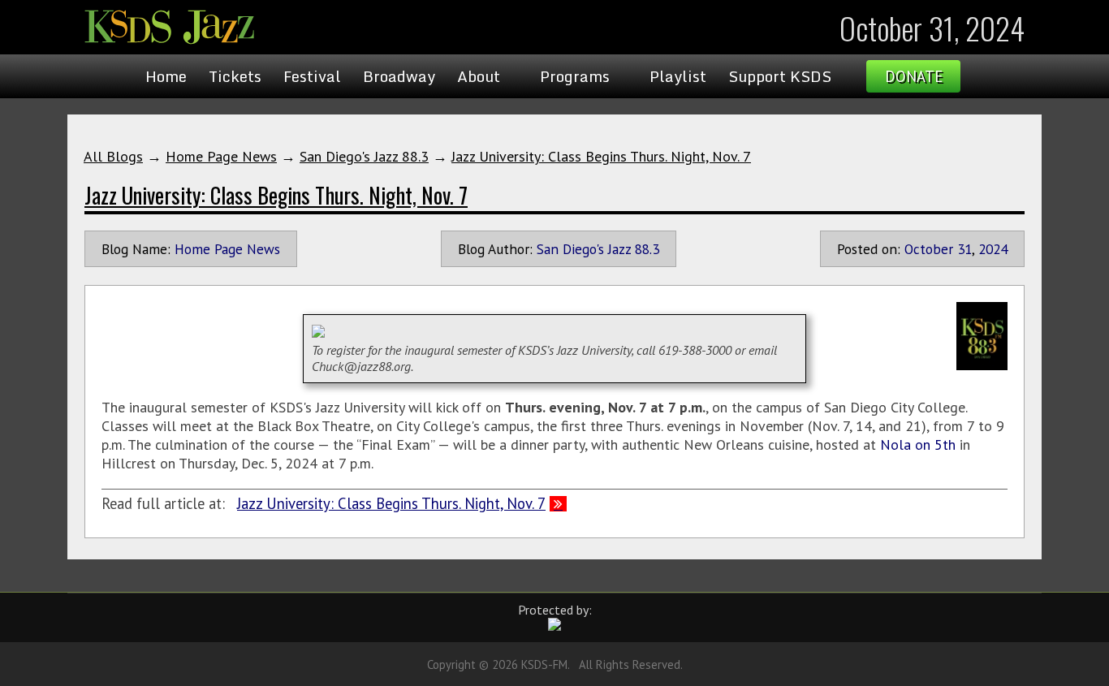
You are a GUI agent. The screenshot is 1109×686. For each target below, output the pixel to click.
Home (166, 76)
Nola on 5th (918, 444)
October (928, 248)
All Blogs (113, 156)
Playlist (677, 76)
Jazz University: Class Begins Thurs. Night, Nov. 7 (601, 156)
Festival (312, 76)
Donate (914, 76)
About (478, 76)
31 (964, 248)
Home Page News (221, 156)
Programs (575, 76)
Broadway (399, 76)
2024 (993, 248)
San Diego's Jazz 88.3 (364, 156)
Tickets (235, 76)
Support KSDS (779, 76)
